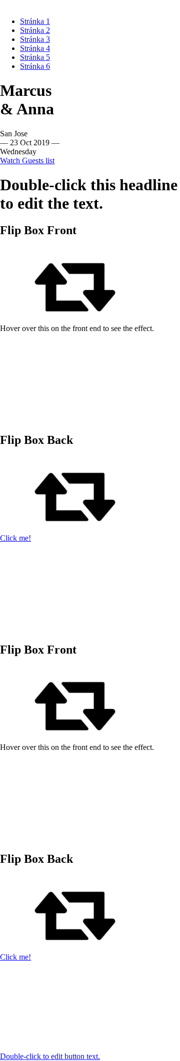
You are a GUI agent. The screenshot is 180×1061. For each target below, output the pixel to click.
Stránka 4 (35, 48)
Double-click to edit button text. (50, 1056)
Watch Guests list (27, 160)
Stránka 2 (35, 30)
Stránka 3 (35, 39)
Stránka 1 (35, 21)
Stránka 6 (35, 66)
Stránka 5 (35, 57)
